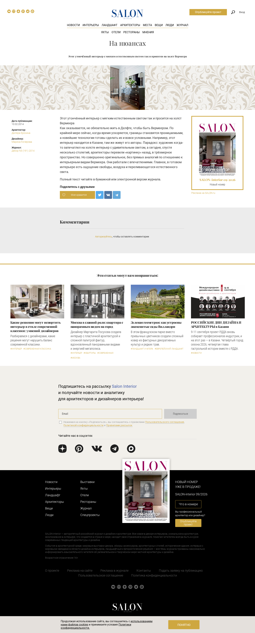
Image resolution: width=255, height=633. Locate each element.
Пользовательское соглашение (100, 575)
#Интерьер (16, 349)
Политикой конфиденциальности (83, 425)
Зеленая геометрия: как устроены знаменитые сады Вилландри (156, 324)
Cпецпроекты (90, 515)
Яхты (105, 32)
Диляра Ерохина (21, 133)
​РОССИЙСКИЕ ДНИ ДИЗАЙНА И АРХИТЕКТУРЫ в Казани (216, 324)
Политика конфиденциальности (154, 575)
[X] (100, 195)
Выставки (87, 482)
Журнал (182, 25)
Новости (73, 25)
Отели (116, 32)
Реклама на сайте (79, 570)
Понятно (183, 625)
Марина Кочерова (22, 141)
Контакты (144, 570)
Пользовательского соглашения (164, 422)
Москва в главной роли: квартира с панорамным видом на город (97, 324)
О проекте (52, 570)
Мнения (148, 32)
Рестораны (131, 32)
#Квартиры (90, 353)
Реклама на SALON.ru (203, 193)
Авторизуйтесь (103, 236)
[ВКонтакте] (108, 195)
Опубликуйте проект (208, 12)
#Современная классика (37, 349)
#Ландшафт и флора (142, 349)
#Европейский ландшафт (169, 349)
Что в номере (188, 504)
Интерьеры (91, 25)
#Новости (196, 353)
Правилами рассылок (119, 425)
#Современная (105, 353)
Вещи (159, 25)
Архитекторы (130, 25)
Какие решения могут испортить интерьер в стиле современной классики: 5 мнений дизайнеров (35, 326)
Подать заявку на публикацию (181, 570)
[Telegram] (117, 195)
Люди (169, 25)
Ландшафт (109, 25)
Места (147, 25)
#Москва (75, 358)
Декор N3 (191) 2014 (23, 150)
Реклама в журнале (114, 570)
